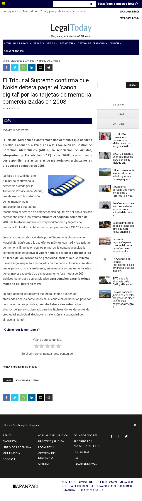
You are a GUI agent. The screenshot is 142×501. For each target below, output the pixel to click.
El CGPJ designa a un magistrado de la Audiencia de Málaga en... (123, 158)
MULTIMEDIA (11, 453)
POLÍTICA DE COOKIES (75, 486)
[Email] (40, 67)
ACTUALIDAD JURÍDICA (53, 435)
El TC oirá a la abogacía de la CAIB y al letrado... (123, 281)
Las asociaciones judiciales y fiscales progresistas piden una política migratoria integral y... (124, 299)
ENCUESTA (10, 441)
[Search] (91, 4)
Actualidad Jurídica (22, 61)
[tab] (118, 105)
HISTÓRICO (81, 451)
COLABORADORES (85, 435)
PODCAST (9, 459)
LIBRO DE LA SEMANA (17, 447)
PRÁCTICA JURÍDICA (51, 441)
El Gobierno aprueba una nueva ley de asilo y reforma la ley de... (124, 191)
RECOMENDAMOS (85, 463)
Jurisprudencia (22, 379)
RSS (76, 457)
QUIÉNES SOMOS (107, 482)
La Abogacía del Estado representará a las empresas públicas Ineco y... (124, 264)
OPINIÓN (44, 463)
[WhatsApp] (23, 67)
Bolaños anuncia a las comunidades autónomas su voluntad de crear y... (123, 209)
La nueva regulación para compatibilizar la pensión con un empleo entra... (122, 245)
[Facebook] (6, 67)
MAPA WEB (126, 482)
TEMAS (7, 435)
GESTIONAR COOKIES (103, 486)
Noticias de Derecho (48, 61)
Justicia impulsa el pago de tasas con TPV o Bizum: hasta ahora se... (123, 227)
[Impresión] (49, 67)
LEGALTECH (46, 447)
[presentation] (118, 105)
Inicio (6, 61)
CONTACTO (69, 482)
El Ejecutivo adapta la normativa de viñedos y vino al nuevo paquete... (124, 175)
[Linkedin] (32, 67)
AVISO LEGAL (86, 482)
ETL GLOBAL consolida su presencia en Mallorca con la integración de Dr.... (123, 140)
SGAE (36, 379)
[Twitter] (14, 67)
